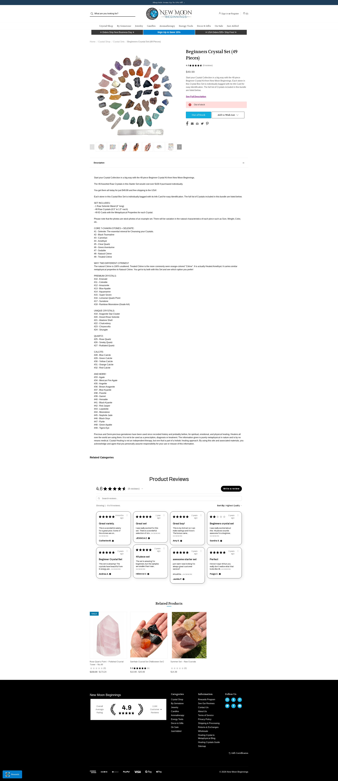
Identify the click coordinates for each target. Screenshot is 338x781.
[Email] (192, 123)
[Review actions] (127, 515)
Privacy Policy (204, 719)
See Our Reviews (206, 703)
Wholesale (203, 731)
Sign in (224, 14)
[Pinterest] (207, 123)
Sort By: (221, 505)
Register (235, 14)
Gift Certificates (239, 753)
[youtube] (240, 706)
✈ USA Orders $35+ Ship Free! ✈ (221, 32)
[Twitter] (202, 123)
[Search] (93, 14)
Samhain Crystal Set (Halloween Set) (147, 661)
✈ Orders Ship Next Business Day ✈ (117, 32)
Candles (151, 26)
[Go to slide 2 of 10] (179, 147)
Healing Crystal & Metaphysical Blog (206, 736)
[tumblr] (233, 699)
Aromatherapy (167, 26)
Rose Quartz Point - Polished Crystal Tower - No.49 (106, 663)
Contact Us (203, 707)
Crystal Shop (106, 26)
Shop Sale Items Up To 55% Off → (169, 2)
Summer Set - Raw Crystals (183, 661)
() (246, 14)
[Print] (197, 123)
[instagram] (227, 699)
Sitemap (202, 746)
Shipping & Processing (209, 723)
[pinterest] (240, 699)
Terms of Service (206, 715)
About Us (202, 711)
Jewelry (139, 26)
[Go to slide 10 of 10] (92, 147)
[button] (117, 32)
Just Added (233, 26)
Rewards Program (206, 699)
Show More (103, 536)
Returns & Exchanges (208, 727)
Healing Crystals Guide (209, 742)
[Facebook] (187, 123)
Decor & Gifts (204, 26)
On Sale (219, 26)
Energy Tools (186, 26)
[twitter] (227, 706)
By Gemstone (124, 26)
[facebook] (233, 706)
